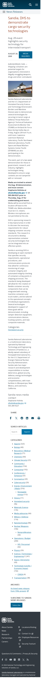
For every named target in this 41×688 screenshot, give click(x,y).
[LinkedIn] (19, 659)
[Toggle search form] (30, 4)
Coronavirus (19, 479)
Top (34, 675)
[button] (39, 418)
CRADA (20, 574)
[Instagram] (6, 659)
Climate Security (20, 460)
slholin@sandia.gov (16, 193)
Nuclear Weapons (21, 526)
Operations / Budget (22, 538)
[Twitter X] (24, 659)
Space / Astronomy (21, 560)
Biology (17, 447)
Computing (18, 469)
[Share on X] (17, 418)
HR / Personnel (24, 544)
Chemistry (18, 457)
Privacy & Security (30, 653)
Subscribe (16, 605)
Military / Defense (21, 517)
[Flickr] (15, 659)
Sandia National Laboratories (12, 672)
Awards (17, 444)
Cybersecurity (19, 482)
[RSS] (28, 659)
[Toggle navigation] (4, 11)
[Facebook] (2, 659)
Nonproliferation (24, 532)
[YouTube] (11, 659)
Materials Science (21, 507)
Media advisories (21, 513)
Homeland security (15, 330)
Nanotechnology (21, 523)
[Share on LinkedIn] (28, 418)
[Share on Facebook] (12, 418)
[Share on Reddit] (23, 418)
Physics (17, 550)
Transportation (20, 578)
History (17, 498)
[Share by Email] (33, 418)
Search (27, 432)
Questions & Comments (11, 653)
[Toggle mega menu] (36, 4)
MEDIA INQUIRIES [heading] (27, 54)
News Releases (14, 11)
